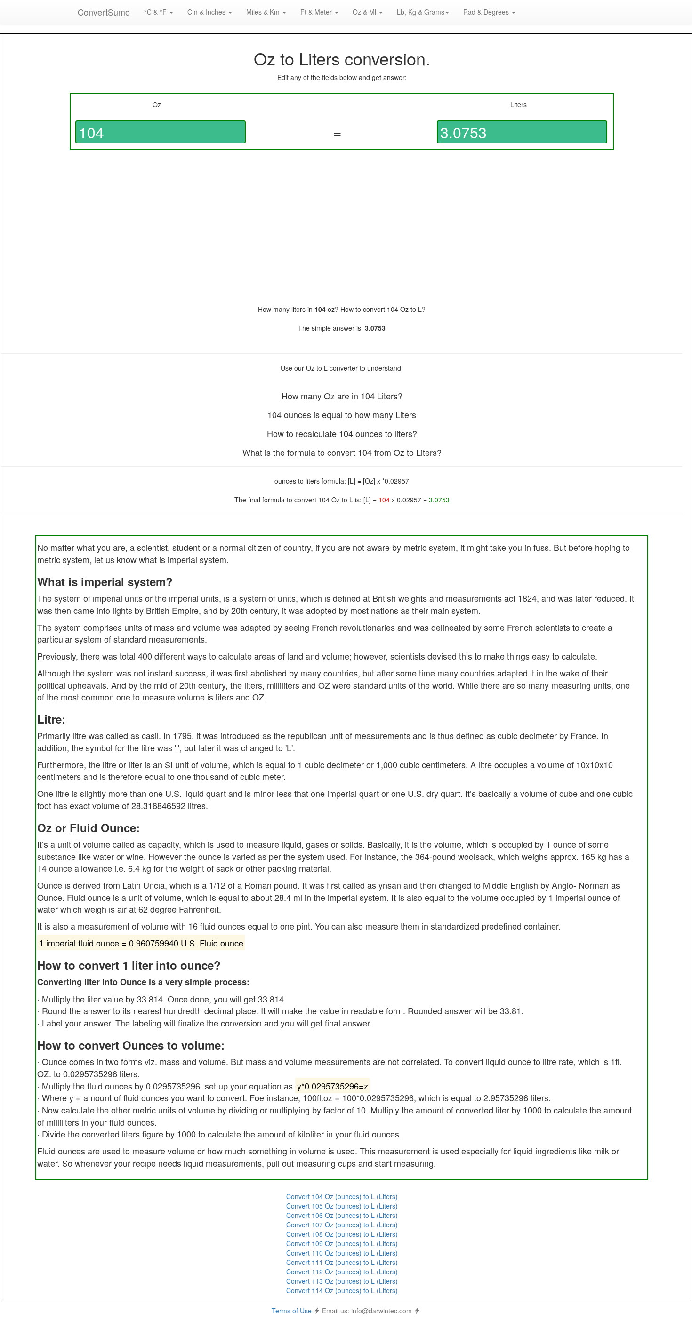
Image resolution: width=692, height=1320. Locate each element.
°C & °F (156, 11)
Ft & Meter (317, 11)
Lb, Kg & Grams (420, 11)
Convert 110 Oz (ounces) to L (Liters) (342, 1252)
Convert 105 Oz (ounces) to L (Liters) (342, 1205)
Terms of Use (292, 1310)
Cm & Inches (207, 11)
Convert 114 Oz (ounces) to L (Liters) (342, 1290)
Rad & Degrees (487, 11)
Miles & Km (264, 11)
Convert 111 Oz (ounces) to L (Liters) (342, 1262)
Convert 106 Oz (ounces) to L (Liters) (342, 1215)
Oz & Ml (365, 11)
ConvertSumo (104, 12)
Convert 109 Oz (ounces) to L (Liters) (342, 1243)
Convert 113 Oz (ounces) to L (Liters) (342, 1281)
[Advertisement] (341, 227)
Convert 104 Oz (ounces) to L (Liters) (342, 1196)
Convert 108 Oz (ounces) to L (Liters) (342, 1234)
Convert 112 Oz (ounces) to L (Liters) (342, 1271)
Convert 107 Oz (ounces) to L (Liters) (342, 1224)
